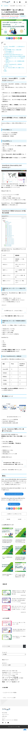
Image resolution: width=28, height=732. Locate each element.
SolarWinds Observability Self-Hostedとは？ (13, 54)
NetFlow (4, 670)
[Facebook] (14, 2)
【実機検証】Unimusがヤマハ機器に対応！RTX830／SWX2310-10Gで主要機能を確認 (19, 592)
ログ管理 (4, 680)
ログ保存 (21, 678)
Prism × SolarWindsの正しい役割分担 (14, 64)
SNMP (13, 670)
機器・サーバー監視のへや (11, 682)
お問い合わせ (4, 716)
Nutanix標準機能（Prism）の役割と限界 (12, 49)
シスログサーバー (16, 672)
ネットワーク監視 (8, 17)
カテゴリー (4, 663)
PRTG (7, 670)
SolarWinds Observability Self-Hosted (14, 494)
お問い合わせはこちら (14, 504)
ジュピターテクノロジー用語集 (9, 692)
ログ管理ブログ (13, 680)
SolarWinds (22, 16)
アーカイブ (4, 652)
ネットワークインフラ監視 (8, 675)
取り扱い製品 (4, 712)
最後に (5, 70)
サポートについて (5, 714)
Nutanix (2, 17)
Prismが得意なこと (10, 51)
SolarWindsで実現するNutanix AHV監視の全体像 (14, 56)
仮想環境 (13, 17)
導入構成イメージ (8, 66)
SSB (16, 670)
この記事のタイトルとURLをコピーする (14, 513)
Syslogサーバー (6, 672)
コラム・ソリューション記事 (9, 697)
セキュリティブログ (6, 674)
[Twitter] (17, 2)
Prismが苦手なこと (10, 53)
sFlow (10, 670)
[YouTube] (19, 2)
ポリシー (3, 718)
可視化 (17, 17)
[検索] (24, 646)
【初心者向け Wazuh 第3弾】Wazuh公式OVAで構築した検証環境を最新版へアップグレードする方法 (19, 600)
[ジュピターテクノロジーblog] (6, 2)
